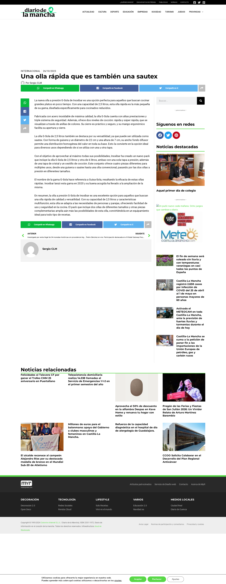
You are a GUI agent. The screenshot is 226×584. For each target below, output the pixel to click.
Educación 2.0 (140, 505)
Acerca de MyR (198, 484)
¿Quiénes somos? (127, 2)
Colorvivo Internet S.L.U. (50, 523)
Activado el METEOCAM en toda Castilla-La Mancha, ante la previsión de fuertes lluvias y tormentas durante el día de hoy (190, 318)
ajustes (117, 580)
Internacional (30, 71)
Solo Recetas (102, 505)
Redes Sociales (65, 505)
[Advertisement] (113, 42)
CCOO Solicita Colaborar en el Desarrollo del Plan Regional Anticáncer (182, 458)
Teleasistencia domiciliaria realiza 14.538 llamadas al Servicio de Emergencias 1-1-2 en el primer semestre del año (89, 379)
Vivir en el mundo (104, 509)
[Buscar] (201, 101)
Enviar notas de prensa (146, 2)
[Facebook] (194, 2)
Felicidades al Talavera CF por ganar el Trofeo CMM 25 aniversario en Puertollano (40, 378)
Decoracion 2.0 (28, 505)
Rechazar (156, 579)
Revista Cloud (64, 509)
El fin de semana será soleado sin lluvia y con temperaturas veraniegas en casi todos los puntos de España (190, 264)
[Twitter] (199, 2)
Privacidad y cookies (195, 524)
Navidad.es (138, 509)
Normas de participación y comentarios (167, 524)
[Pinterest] (203, 2)
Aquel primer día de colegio (176, 190)
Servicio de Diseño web (165, 484)
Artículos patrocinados (140, 484)
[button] (201, 12)
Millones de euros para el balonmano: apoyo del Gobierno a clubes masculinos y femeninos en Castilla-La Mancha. (88, 430)
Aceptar (138, 579)
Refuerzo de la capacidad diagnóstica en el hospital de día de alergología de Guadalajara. (136, 427)
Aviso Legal (143, 524)
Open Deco (26, 509)
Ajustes (175, 579)
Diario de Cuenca (179, 509)
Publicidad (163, 2)
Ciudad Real (176, 505)
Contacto (184, 2)
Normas (174, 2)
